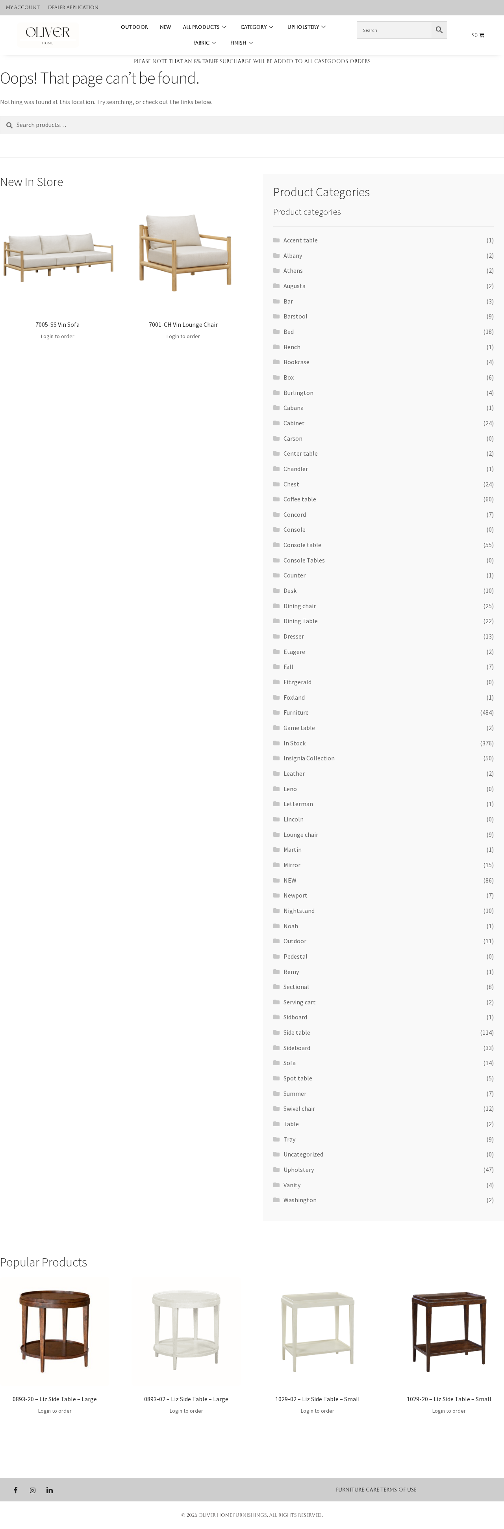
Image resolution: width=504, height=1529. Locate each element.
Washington (300, 1200)
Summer (295, 1093)
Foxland (294, 697)
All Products (201, 27)
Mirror (292, 865)
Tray (289, 1139)
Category (254, 27)
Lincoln (294, 819)
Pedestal (296, 956)
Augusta (295, 286)
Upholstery (303, 27)
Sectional (296, 987)
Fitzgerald (297, 682)
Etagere (294, 652)
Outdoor (134, 27)
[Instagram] (33, 1489)
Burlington (298, 393)
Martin (293, 849)
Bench (292, 347)
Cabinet (294, 423)
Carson (293, 438)
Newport (296, 895)
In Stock (295, 743)
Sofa (290, 1063)
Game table (299, 728)
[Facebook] (16, 1489)
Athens (293, 270)
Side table (297, 1032)
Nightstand (299, 910)
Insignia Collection (309, 758)
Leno (290, 789)
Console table (302, 545)
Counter (295, 575)
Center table (301, 453)
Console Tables (304, 560)
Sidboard (295, 1017)
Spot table (298, 1078)
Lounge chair (301, 834)
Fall (288, 666)
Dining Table (301, 621)
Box (289, 377)
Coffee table (300, 499)
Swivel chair (299, 1108)
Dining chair (300, 606)
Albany (293, 255)
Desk (290, 590)
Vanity (292, 1185)
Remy (291, 972)
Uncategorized (303, 1154)
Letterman (298, 804)
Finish (238, 43)
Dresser (294, 636)
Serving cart (300, 1002)
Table (291, 1124)
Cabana (294, 408)
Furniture (296, 712)
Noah (291, 926)
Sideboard (297, 1048)
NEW (165, 27)
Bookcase (296, 362)
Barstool (296, 316)
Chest (291, 484)
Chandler (296, 469)
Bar (288, 301)
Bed (289, 331)
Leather (294, 773)
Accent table (301, 240)
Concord (295, 514)
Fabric (201, 43)
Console (295, 529)
